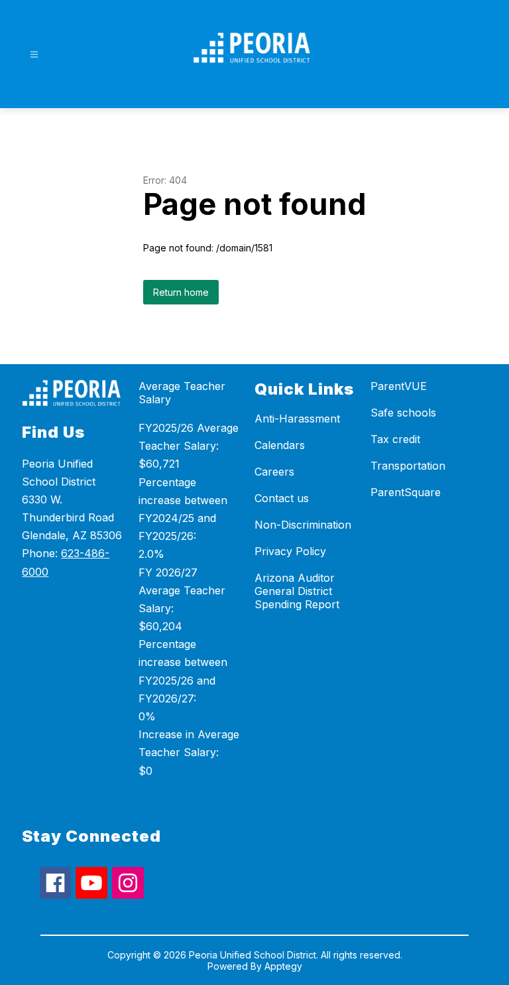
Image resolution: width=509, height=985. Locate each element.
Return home (181, 292)
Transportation (407, 465)
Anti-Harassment (297, 418)
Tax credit (395, 439)
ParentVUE (398, 386)
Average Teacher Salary (182, 392)
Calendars (279, 445)
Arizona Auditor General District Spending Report (296, 591)
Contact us (281, 498)
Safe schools (403, 412)
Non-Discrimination (302, 524)
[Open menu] (34, 54)
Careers (274, 471)
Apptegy (283, 966)
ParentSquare (405, 492)
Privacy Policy (290, 551)
